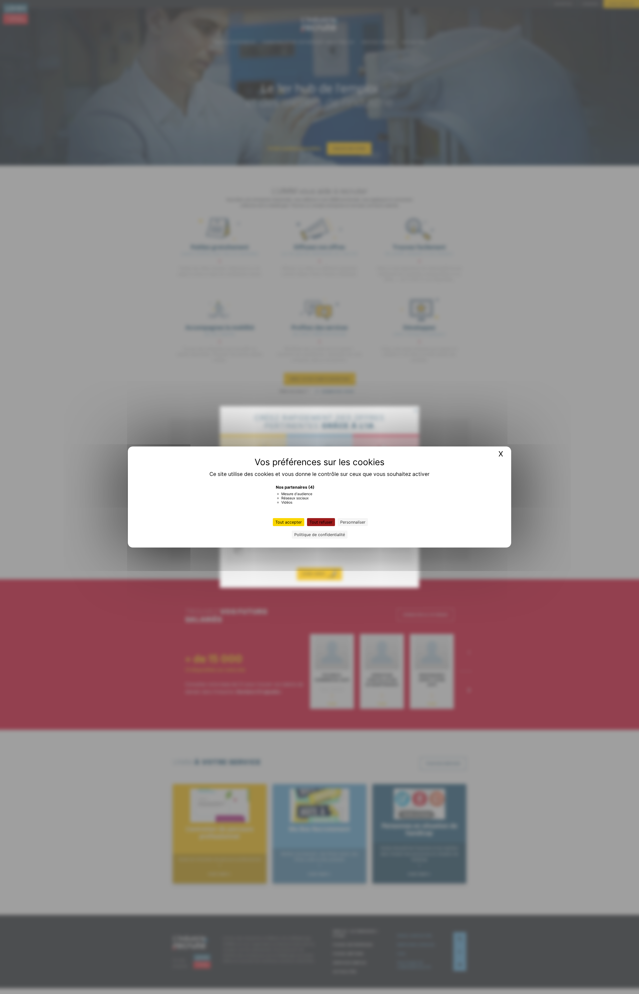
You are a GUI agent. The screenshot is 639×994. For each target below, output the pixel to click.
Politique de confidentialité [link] (319, 534)
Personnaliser (352, 522)
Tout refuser (321, 522)
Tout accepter (288, 522)
